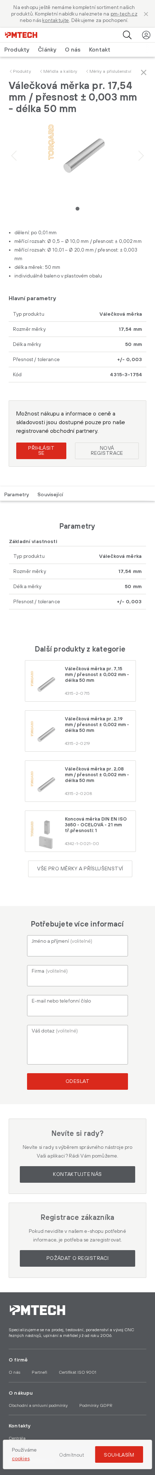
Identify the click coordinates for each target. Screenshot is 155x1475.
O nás (72, 49)
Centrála (17, 1438)
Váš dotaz (55, 1031)
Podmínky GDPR (95, 1405)
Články (47, 49)
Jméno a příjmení (62, 941)
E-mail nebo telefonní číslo (61, 1001)
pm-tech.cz (124, 14)
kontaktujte (55, 20)
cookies (21, 1459)
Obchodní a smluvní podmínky (38, 1405)
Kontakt (99, 49)
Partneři (39, 1372)
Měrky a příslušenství (110, 71)
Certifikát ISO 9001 (77, 1372)
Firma (50, 971)
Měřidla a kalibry (60, 71)
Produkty (22, 71)
